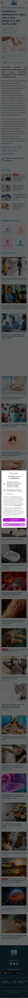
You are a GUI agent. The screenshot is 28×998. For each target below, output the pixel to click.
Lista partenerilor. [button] (18, 505)
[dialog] (14, 499)
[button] (14, 494)
